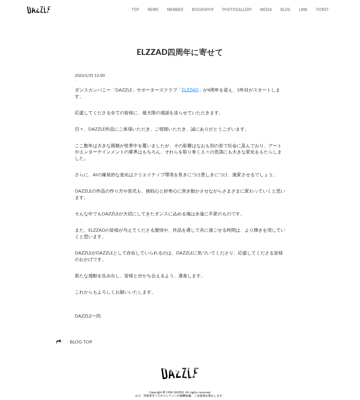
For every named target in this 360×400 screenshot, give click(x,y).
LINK (303, 9)
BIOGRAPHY (203, 9)
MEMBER (175, 9)
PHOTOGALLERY (237, 9)
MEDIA (266, 9)
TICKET (322, 9)
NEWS (153, 9)
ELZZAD (190, 89)
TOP (135, 9)
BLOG (285, 9)
